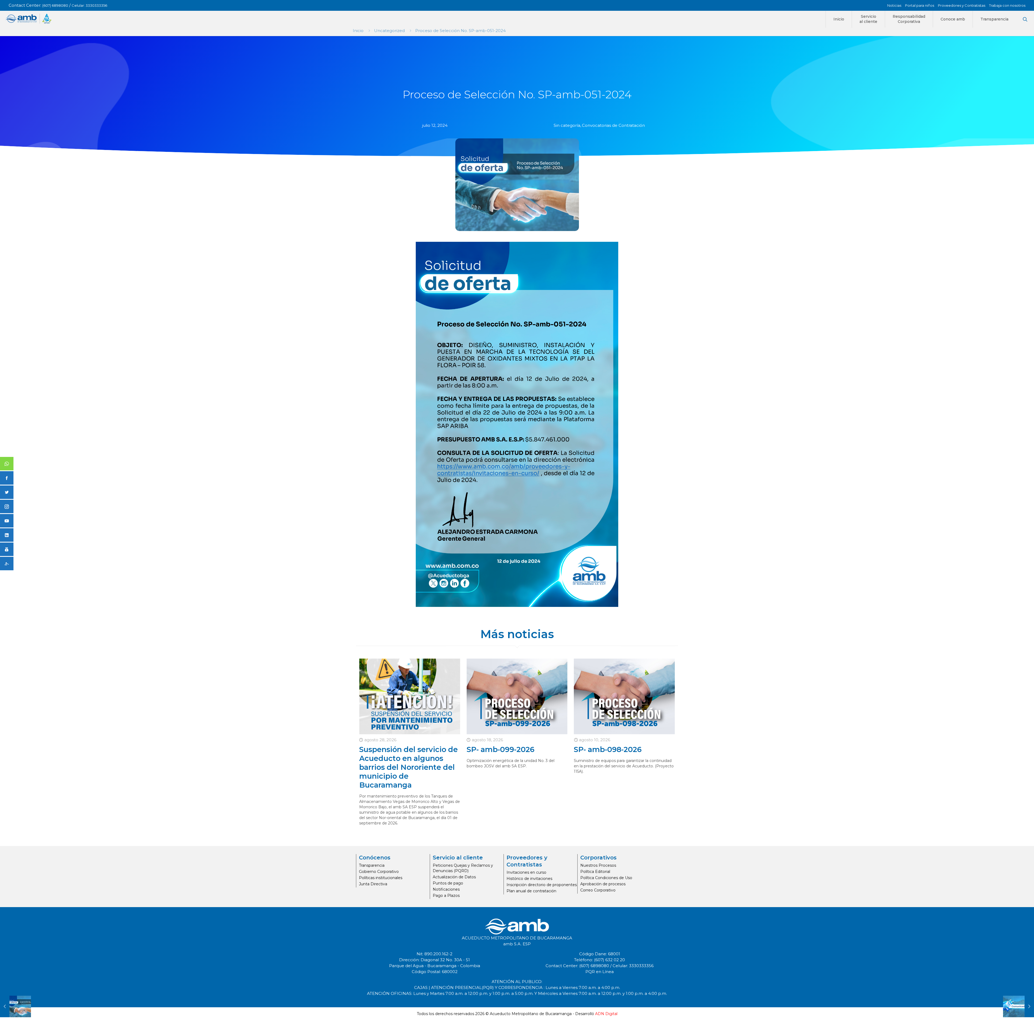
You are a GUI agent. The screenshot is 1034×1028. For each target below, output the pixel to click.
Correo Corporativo (598, 890)
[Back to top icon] (1008, 1017)
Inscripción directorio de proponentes (541, 884)
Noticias (894, 5)
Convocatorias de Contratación (613, 125)
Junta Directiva (373, 884)
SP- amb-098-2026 (608, 749)
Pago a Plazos (446, 895)
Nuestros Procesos (598, 865)
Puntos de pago (448, 883)
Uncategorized (389, 30)
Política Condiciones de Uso (606, 877)
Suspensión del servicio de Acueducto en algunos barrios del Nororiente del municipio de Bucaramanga (408, 767)
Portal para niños (919, 5)
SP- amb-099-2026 (501, 749)
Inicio (358, 30)
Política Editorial (595, 871)
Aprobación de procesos (603, 884)
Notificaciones (446, 889)
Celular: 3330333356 (89, 5)
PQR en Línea (599, 971)
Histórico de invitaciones (529, 878)
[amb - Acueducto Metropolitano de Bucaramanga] (28, 18)
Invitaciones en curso (526, 872)
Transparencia (372, 865)
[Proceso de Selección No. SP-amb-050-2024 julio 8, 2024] (15, 1006)
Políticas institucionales (380, 877)
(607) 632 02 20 (609, 959)
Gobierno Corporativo (379, 871)
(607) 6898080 (55, 5)
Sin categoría (567, 125)
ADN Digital (606, 1013)
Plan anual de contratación (531, 891)
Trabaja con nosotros (1007, 5)
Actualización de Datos (454, 877)
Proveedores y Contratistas (961, 5)
